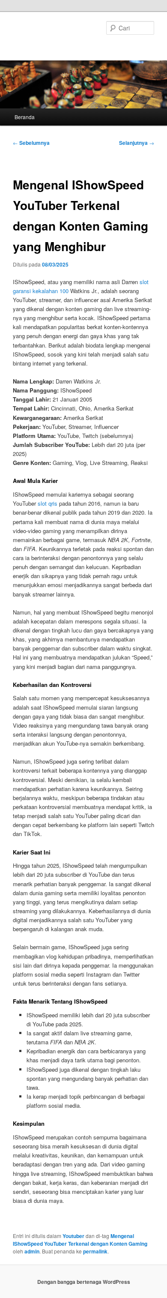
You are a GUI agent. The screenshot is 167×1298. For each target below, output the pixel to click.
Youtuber (73, 1236)
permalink (95, 1251)
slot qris (47, 503)
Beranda (25, 116)
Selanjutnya (136, 143)
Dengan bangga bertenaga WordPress (83, 1282)
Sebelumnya (31, 143)
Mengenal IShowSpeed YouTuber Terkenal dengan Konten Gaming (80, 1239)
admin (31, 1251)
